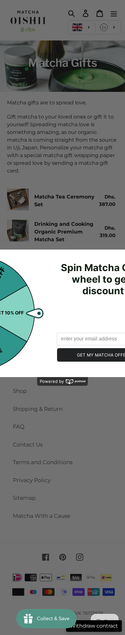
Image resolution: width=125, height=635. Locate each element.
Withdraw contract (94, 626)
